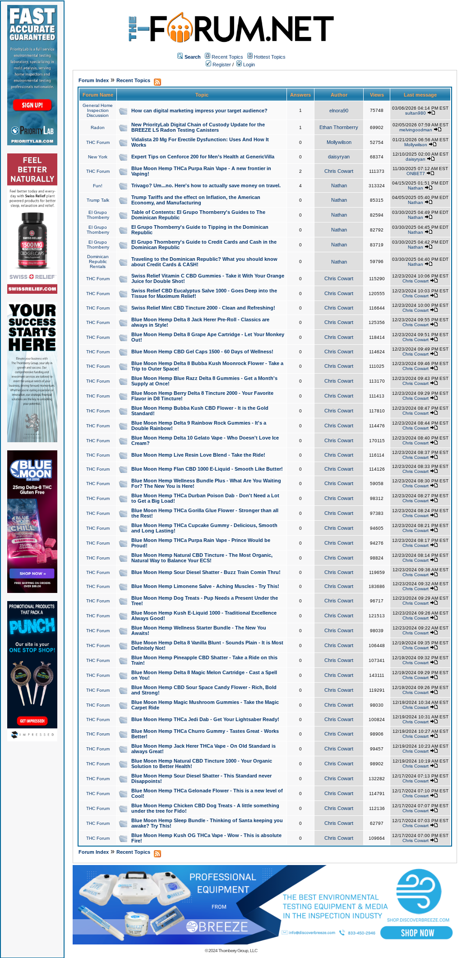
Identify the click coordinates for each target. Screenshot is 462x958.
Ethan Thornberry (338, 127)
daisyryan (339, 156)
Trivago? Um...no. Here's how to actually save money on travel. (206, 185)
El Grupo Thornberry (98, 215)
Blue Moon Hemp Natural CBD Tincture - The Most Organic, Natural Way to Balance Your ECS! (202, 557)
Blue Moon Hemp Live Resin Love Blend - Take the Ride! (198, 455)
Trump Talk (98, 200)
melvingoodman (415, 129)
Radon (98, 127)
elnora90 (338, 110)
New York (97, 156)
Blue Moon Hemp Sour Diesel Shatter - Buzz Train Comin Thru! (206, 572)
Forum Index (94, 80)
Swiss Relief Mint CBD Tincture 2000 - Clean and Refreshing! (203, 307)
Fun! (97, 185)
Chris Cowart (338, 171)
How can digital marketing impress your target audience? (199, 110)
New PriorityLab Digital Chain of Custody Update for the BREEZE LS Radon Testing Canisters (198, 127)
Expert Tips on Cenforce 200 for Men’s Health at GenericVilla (202, 156)
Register (221, 64)
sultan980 (415, 113)
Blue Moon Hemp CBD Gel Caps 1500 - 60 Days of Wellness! (202, 351)
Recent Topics (227, 57)
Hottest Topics (270, 57)
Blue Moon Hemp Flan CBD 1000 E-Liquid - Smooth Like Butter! (207, 469)
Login (248, 64)
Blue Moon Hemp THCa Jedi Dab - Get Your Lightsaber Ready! (205, 719)
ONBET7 (416, 173)
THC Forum (98, 142)
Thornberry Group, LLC (237, 950)
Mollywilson (339, 142)
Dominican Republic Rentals (98, 261)
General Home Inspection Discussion (98, 110)
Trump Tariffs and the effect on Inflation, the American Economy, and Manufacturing (195, 199)
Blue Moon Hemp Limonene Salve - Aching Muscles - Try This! (205, 586)
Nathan (339, 185)
